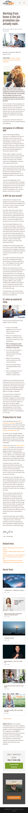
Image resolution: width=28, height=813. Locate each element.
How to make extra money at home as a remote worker (14, 686)
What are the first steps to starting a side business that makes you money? (13, 614)
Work (7, 31)
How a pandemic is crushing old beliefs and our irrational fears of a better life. (14, 556)
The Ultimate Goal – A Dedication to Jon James (14, 590)
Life (19, 29)
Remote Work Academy (14, 766)
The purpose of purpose (9, 638)
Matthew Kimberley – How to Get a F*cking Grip (13, 662)
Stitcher (11, 60)
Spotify (17, 60)
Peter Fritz (6, 29)
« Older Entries (7, 718)
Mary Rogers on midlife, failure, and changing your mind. (13, 711)
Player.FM (6, 62)
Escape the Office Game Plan (11, 430)
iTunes (12, 58)
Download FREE (14, 798)
